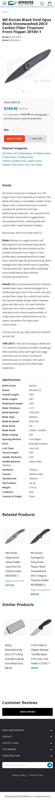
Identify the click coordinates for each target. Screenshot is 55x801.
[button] (23, 91)
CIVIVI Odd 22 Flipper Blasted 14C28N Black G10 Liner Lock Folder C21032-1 (40, 654)
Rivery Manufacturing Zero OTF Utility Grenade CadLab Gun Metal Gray (14, 654)
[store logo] (20, 3)
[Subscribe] (49, 765)
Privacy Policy (19, 775)
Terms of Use (36, 775)
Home (5, 12)
